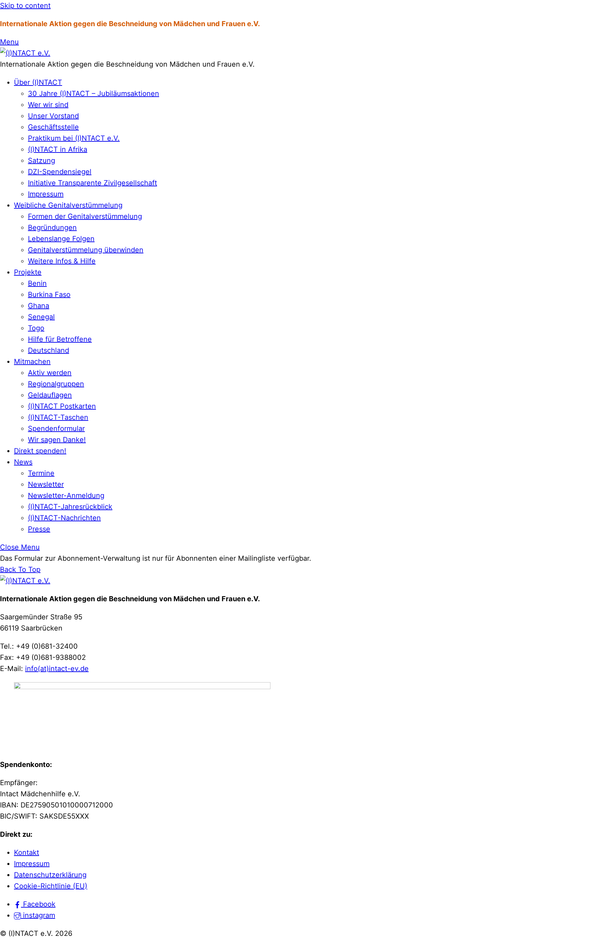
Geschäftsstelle (53, 127)
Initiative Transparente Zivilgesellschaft (92, 183)
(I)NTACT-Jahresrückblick (70, 506)
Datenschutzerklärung (50, 875)
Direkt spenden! (40, 451)
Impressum (46, 194)
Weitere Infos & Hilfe (62, 261)
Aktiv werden (50, 372)
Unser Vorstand (53, 116)
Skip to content (25, 5)
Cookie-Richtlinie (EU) (50, 886)
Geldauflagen (50, 395)
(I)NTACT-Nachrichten (64, 518)
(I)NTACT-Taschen (58, 417)
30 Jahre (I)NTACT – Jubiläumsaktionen (93, 93)
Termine (41, 473)
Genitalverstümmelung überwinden (85, 250)
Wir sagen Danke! (57, 439)
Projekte (28, 272)
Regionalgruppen (56, 384)
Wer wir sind (48, 104)
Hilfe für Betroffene (60, 339)
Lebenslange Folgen (61, 238)
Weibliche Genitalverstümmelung (68, 205)
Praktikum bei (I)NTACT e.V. (74, 138)
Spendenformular (56, 428)
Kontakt (26, 852)
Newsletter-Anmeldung (66, 495)
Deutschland (48, 350)
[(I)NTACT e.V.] (25, 53)
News (23, 462)
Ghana (38, 305)
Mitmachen (32, 361)
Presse (39, 529)
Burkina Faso (49, 294)
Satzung (41, 160)
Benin (37, 283)
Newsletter (46, 484)
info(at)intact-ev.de (57, 668)
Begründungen (52, 227)
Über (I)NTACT (38, 82)
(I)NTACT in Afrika (57, 149)
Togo (36, 328)
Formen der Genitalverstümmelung (85, 216)
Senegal (41, 317)
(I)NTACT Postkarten (62, 406)
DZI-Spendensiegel (59, 171)
